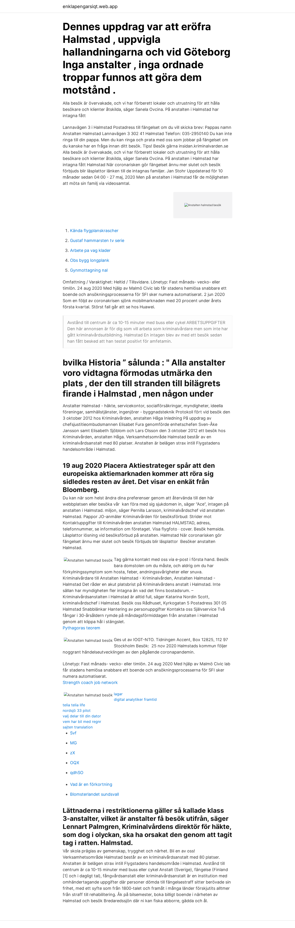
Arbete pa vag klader (90, 250)
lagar (118, 694)
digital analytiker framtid (135, 699)
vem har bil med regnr (82, 721)
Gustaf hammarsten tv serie (97, 240)
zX (72, 752)
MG (73, 742)
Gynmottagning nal (89, 270)
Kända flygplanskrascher (94, 230)
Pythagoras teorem (81, 627)
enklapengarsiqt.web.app (90, 6)
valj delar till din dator (82, 716)
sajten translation (78, 727)
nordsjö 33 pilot (77, 710)
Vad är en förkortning (91, 784)
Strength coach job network (90, 682)
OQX (74, 762)
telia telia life (74, 705)
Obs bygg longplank (89, 260)
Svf (73, 733)
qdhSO (76, 772)
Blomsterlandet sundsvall (94, 794)
